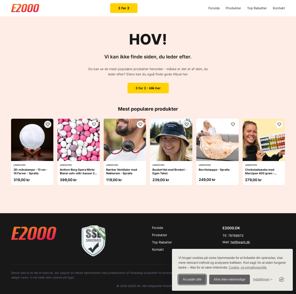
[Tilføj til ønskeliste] (47, 124)
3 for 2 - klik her (148, 88)
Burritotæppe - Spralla (214, 169)
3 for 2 (123, 8)
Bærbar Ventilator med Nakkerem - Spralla (121, 171)
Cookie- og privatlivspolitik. (248, 267)
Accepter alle (192, 279)
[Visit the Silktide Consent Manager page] (281, 279)
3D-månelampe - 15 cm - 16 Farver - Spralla (30, 171)
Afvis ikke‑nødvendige (229, 279)
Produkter (233, 8)
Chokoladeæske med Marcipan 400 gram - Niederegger (259, 173)
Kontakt (279, 8)
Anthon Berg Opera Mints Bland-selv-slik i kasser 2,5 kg (78, 173)
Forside (214, 8)
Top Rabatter (257, 8)
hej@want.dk (240, 242)
